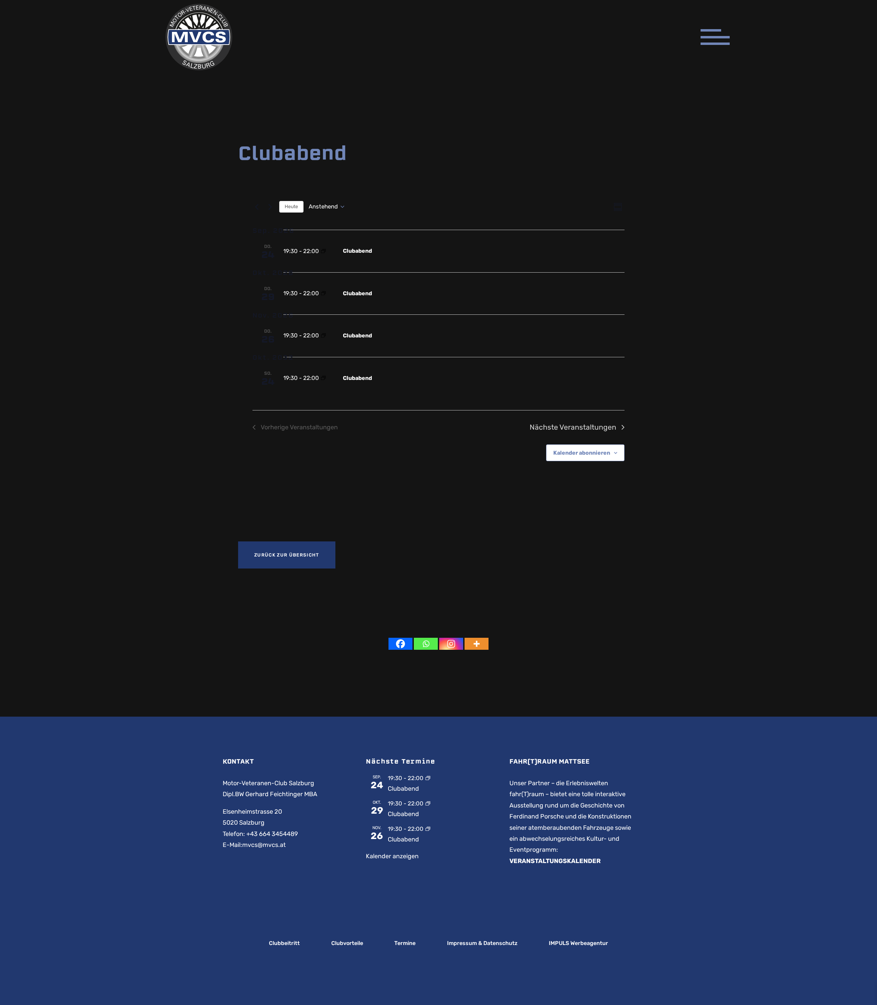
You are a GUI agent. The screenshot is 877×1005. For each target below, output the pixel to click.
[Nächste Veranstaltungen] (270, 207)
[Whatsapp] (426, 644)
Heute (291, 207)
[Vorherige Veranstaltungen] (256, 207)
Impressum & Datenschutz (482, 943)
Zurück (286, 555)
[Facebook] (400, 644)
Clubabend (357, 251)
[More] (477, 644)
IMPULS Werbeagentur (578, 943)
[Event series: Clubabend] (323, 251)
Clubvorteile (347, 943)
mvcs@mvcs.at (264, 845)
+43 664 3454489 (272, 834)
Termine (405, 943)
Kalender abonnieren (581, 453)
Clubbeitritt (284, 943)
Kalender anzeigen (392, 856)
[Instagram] (451, 644)
